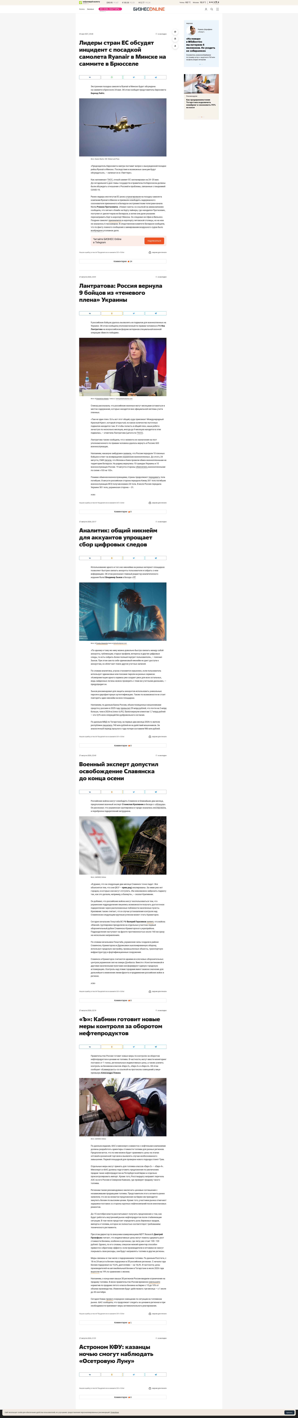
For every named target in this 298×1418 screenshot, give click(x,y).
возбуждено (97, 230)
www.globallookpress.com (124, 399)
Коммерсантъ (108, 1069)
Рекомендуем (191, 96)
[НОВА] (110, 10)
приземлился (114, 220)
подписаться (154, 240)
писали (108, 460)
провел (109, 1299)
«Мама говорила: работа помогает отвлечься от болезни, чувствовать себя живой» (201, 43)
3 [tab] (202, 64)
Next (216, 64)
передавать (154, 477)
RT (134, 577)
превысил (125, 708)
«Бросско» (202, 32)
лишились (107, 725)
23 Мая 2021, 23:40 (86, 34)
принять (289, 1412)
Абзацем (160, 804)
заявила (127, 453)
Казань (82, 9)
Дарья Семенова (204, 29)
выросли (95, 1271)
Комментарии (123, 261)
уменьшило (154, 1282)
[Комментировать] (175, 32)
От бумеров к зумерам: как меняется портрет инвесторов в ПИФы (199, 102)
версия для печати (159, 252)
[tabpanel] (201, 42)
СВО (93, 494)
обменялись (142, 467)
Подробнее (114, 1412)
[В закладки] (175, 39)
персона (189, 23)
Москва (196, 2)
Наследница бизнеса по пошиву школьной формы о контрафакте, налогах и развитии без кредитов (199, 54)
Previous (187, 64)
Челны (182, 2)
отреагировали (133, 196)
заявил (150, 921)
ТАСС (110, 179)
